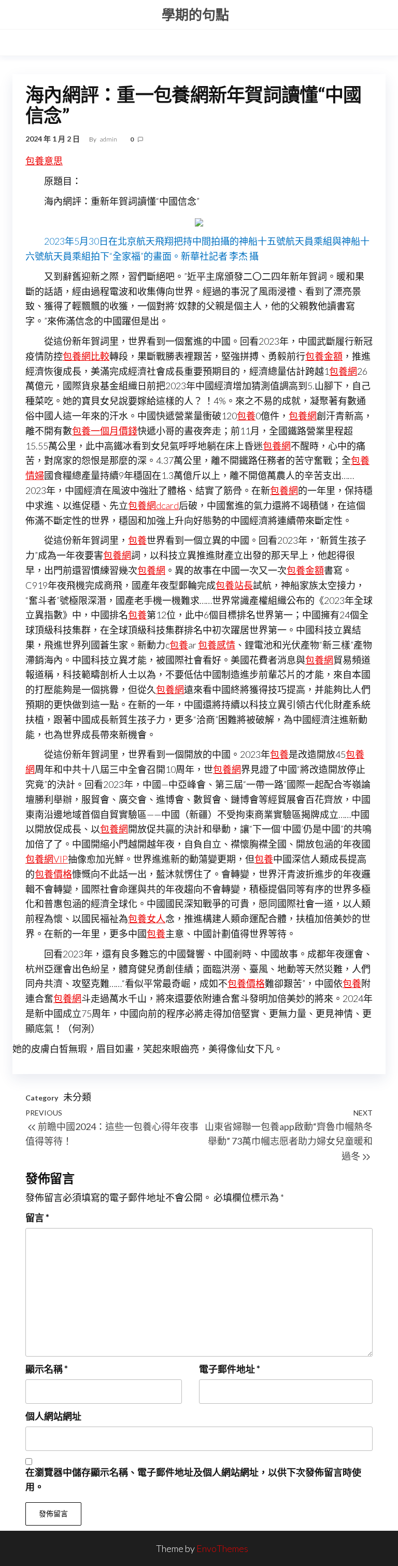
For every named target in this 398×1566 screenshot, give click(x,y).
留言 (37, 1217)
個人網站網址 (53, 1416)
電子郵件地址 (229, 1369)
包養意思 (44, 160)
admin (109, 139)
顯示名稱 (46, 1369)
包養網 (343, 371)
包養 (246, 415)
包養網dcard (153, 505)
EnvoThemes (222, 1548)
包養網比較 (86, 356)
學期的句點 (195, 14)
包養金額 (324, 356)
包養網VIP (46, 859)
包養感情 (216, 645)
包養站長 (234, 585)
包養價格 (53, 874)
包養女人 (146, 918)
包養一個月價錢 (104, 430)
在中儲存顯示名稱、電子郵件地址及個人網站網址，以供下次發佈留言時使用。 (193, 1479)
